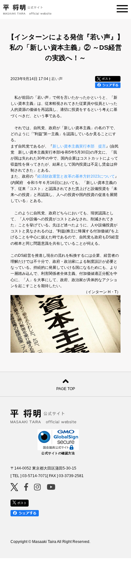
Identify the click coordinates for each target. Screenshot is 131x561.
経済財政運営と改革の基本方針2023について (76, 176)
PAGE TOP (65, 389)
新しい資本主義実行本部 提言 (79, 146)
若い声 (57, 79)
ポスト (106, 78)
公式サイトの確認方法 (58, 453)
